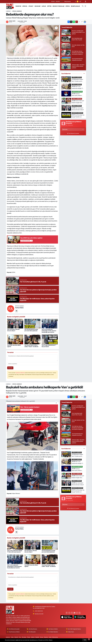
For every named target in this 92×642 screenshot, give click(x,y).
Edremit (16, 637)
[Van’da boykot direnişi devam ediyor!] (15, 323)
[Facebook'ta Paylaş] (69, 22)
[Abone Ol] (85, 22)
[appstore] (66, 617)
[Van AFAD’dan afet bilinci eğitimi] (15, 339)
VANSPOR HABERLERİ (77, 91)
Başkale (37, 637)
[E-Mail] (16, 311)
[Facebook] (66, 613)
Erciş (20, 637)
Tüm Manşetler (32, 631)
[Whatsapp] (77, 613)
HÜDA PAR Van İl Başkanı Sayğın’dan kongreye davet (78, 102)
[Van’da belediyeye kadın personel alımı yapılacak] (32, 323)
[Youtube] (74, 613)
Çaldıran (33, 637)
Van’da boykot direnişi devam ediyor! (78, 108)
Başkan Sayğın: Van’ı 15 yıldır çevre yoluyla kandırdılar (77, 80)
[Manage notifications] (89, 639)
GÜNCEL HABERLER (17, 11)
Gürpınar (46, 637)
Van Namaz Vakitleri (53, 629)
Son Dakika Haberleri (53, 631)
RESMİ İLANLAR (75, 6)
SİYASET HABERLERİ (76, 98)
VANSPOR (18, 6)
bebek (16, 58)
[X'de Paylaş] (71, 22)
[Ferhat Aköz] (10, 308)
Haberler (8, 11)
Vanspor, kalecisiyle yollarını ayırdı (77, 94)
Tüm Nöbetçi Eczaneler (73, 133)
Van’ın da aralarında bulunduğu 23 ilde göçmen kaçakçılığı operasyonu (49, 331)
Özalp (28, 637)
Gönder (10, 368)
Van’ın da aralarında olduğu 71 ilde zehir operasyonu (77, 87)
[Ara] (82, 6)
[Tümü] (84, 73)
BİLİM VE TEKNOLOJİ (58, 6)
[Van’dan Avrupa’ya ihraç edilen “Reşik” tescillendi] (32, 339)
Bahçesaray (55, 637)
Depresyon (10, 58)
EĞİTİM (49, 6)
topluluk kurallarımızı (20, 372)
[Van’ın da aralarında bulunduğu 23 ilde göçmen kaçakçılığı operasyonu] (50, 323)
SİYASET (31, 6)
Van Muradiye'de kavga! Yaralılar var (78, 116)
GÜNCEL (24, 6)
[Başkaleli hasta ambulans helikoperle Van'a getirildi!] (32, 401)
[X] (69, 613)
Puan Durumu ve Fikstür (14, 631)
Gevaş (41, 637)
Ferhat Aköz (19, 307)
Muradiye (24, 637)
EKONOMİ (37, 6)
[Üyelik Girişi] (85, 1)
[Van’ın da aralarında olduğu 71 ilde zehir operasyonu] (15, 544)
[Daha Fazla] (76, 22)
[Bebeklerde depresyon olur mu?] (32, 40)
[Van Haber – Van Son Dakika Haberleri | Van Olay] (10, 6)
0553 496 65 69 (39, 611)
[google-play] (79, 617)
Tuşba (12, 637)
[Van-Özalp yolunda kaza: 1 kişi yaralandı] (50, 339)
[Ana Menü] (85, 6)
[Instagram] (72, 613)
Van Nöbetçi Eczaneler (14, 629)
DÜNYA (68, 6)
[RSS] (79, 613)
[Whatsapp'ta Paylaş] (74, 22)
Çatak (50, 637)
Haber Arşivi (71, 631)
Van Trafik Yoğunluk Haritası (74, 629)
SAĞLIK (44, 6)
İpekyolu (8, 637)
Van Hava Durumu (33, 629)
